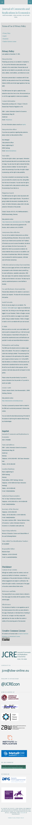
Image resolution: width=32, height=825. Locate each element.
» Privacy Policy (6, 33)
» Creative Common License (9, 41)
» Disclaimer (5, 39)
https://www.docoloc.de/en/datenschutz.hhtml (13, 222)
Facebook (4, 308)
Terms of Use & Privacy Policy (16, 817)
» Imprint (4, 36)
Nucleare (23, 812)
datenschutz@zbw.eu (11, 151)
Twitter (9, 308)
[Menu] (2, 2)
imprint (24, 124)
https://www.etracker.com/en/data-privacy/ (12, 401)
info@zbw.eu (9, 120)
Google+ (15, 308)
